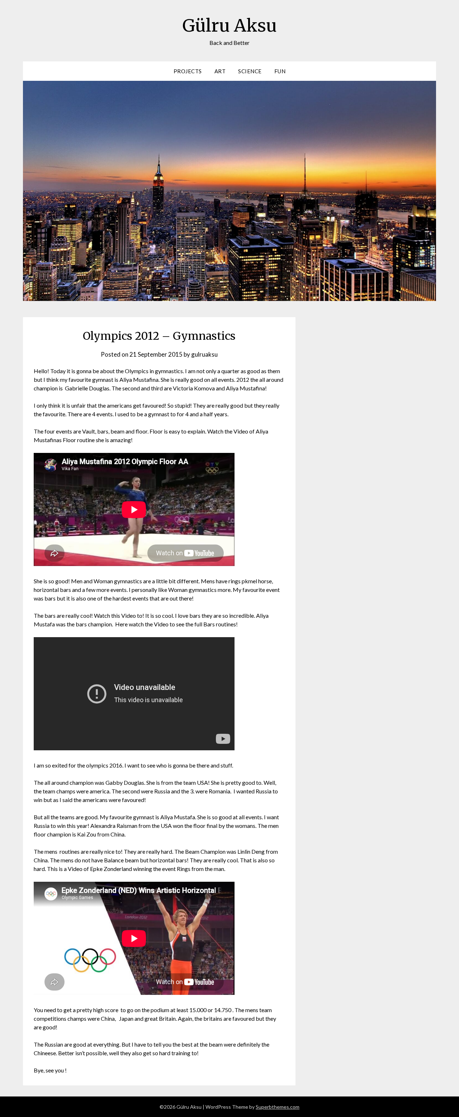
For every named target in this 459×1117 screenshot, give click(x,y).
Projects (188, 71)
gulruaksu (204, 354)
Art (220, 71)
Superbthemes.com (277, 1107)
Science (250, 71)
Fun (280, 71)
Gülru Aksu (230, 25)
